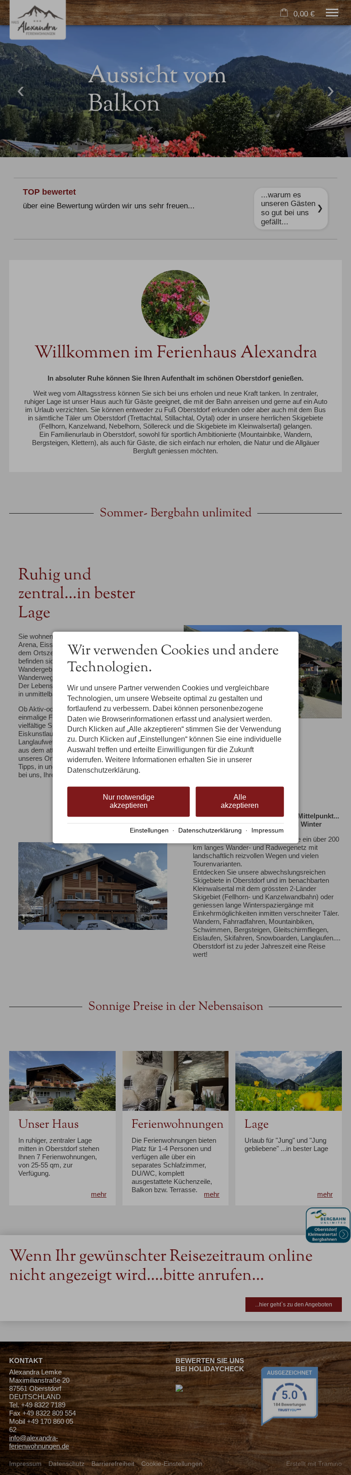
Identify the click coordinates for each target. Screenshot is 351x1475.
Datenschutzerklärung (210, 830)
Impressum (267, 830)
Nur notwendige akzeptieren (128, 801)
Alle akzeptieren (240, 801)
